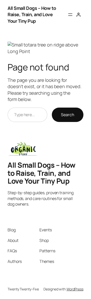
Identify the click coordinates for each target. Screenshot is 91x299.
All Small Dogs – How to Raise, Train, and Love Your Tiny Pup (32, 14)
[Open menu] (70, 15)
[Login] (78, 15)
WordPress (74, 289)
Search (67, 114)
